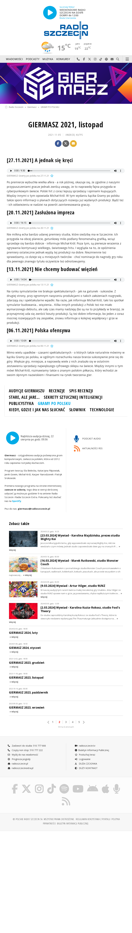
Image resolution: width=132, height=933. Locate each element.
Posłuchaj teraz (86, 754)
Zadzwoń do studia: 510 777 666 (28, 745)
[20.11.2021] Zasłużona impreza (40, 212)
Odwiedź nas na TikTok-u (101, 59)
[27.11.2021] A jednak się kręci (40, 160)
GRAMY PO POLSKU (50, 107)
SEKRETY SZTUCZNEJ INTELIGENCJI (73, 397)
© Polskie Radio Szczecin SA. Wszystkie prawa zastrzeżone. (44, 819)
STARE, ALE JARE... (24, 397)
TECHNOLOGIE (102, 410)
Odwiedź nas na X (89, 59)
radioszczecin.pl (19, 763)
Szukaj (118, 59)
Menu (127, 59)
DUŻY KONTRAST (88, 768)
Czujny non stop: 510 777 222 (27, 750)
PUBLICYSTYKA (21, 403)
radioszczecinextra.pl (22, 768)
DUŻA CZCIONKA (87, 763)
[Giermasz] (66, 83)
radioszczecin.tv (86, 745)
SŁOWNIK (77, 410)
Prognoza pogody (20, 759)
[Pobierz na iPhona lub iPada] (105, 784)
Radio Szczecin (16, 107)
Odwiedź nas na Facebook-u (84, 59)
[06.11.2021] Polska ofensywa (38, 330)
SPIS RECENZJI (81, 391)
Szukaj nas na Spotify (106, 59)
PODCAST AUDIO (91, 438)
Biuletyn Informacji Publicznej (93, 750)
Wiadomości (14, 59)
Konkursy (63, 59)
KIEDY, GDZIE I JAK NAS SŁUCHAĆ (37, 410)
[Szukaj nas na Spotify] (64, 784)
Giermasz (32, 107)
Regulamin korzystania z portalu (93, 819)
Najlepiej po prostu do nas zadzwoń (78, 59)
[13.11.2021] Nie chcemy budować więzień (52, 269)
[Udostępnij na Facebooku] (58, 143)
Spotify (16, 501)
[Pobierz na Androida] (92, 784)
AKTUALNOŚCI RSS (92, 448)
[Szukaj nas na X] (26, 784)
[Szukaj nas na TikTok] (51, 784)
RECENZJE (57, 391)
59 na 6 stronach (66, 727)
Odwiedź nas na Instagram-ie (95, 59)
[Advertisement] (35, 857)
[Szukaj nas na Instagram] (39, 784)
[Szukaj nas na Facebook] (15, 784)
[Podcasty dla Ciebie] (116, 784)
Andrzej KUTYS (74, 134)
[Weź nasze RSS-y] (66, 797)
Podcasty (32, 59)
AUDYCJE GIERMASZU (27, 391)
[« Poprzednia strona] (48, 722)
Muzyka (47, 59)
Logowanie (84, 759)
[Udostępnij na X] (65, 143)
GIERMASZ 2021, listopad (65, 125)
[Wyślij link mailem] (73, 143)
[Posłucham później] (51, 175)
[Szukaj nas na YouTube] (78, 784)
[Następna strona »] (84, 722)
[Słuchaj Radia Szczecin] (50, 12)
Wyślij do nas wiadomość (112, 59)
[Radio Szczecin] (66, 30)
